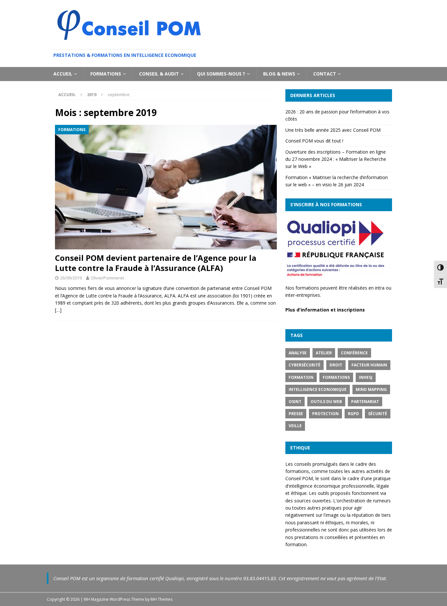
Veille (295, 426)
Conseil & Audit (159, 74)
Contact (324, 74)
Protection (325, 413)
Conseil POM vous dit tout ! (314, 141)
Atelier (324, 353)
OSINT (295, 401)
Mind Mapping (371, 389)
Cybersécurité (304, 365)
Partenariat (365, 401)
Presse (296, 413)
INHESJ (365, 377)
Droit (336, 365)
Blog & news (279, 74)
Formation (301, 377)
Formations (105, 74)
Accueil (62, 74)
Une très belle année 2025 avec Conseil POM (333, 130)
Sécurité (377, 413)
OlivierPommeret (107, 278)
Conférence (354, 353)
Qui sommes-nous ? (221, 74)
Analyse (298, 353)
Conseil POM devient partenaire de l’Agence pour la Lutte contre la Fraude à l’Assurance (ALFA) (155, 262)
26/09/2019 (71, 278)
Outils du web (326, 401)
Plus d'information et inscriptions (325, 310)
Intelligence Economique (318, 389)
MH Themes (161, 599)
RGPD (353, 413)
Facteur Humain (369, 365)
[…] (58, 310)
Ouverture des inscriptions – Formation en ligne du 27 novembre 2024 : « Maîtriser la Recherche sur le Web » (335, 159)
